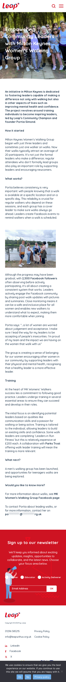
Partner (13, 577)
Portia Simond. (26, 121)
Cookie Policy (41, 636)
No (28, 677)
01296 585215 (12, 631)
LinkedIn (15, 645)
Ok (19, 677)
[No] (61, 671)
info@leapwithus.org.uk (18, 636)
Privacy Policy (42, 631)
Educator (30, 577)
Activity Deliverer (51, 577)
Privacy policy (42, 677)
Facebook (15, 651)
